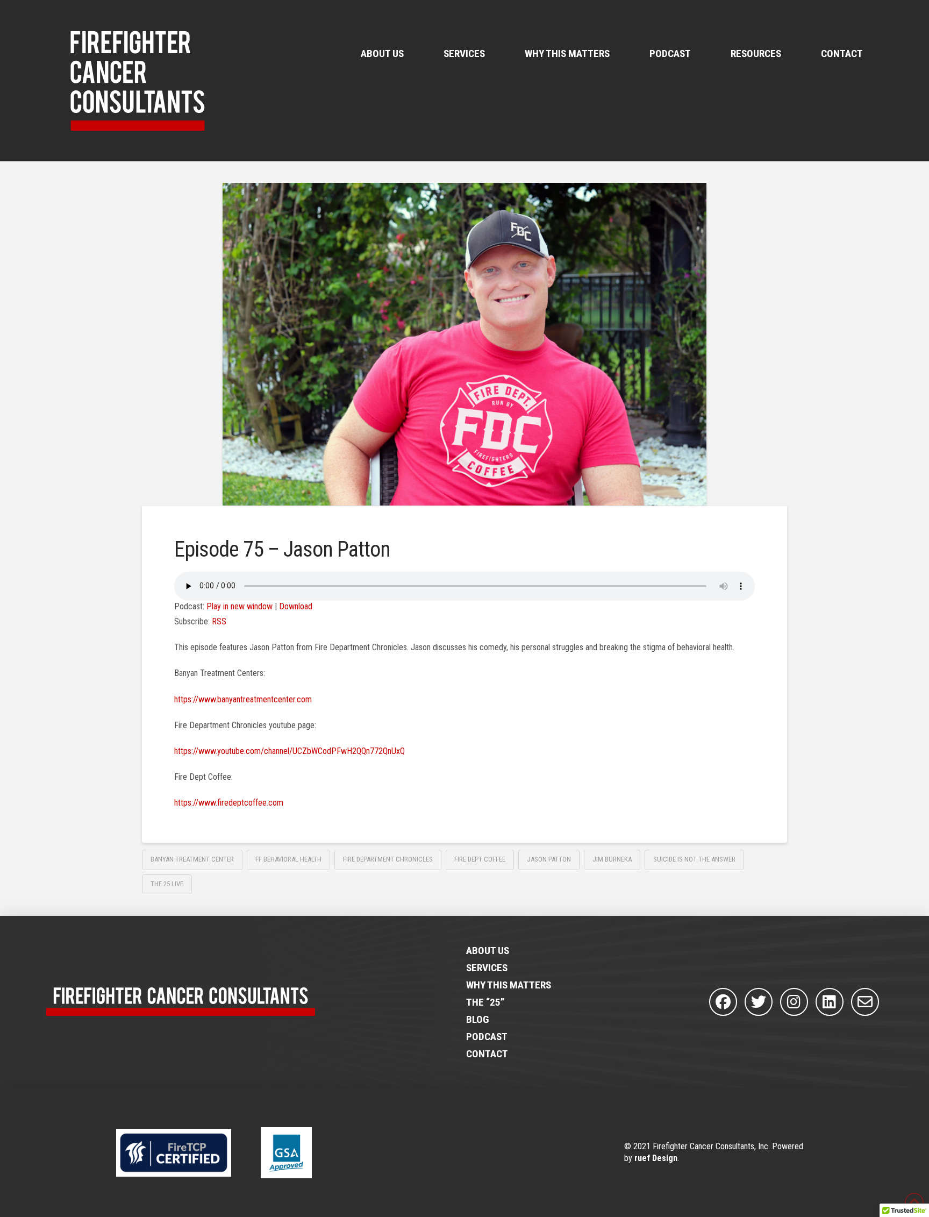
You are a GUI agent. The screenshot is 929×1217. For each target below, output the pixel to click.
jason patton (549, 859)
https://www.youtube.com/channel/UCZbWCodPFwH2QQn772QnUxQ (289, 751)
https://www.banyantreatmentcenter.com (243, 699)
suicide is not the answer (694, 859)
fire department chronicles (388, 859)
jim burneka (612, 859)
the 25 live (167, 884)
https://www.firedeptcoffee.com (228, 803)
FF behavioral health (288, 859)
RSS (219, 621)
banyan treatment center (192, 859)
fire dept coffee (479, 859)
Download (295, 606)
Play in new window (239, 606)
